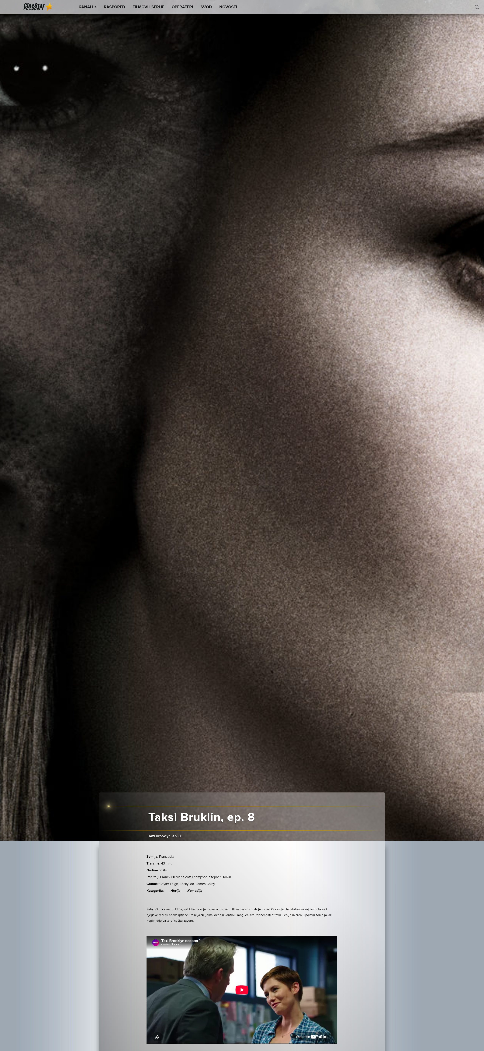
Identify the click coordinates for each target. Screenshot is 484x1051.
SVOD (206, 7)
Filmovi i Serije (148, 7)
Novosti (228, 7)
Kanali (86, 7)
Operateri (182, 7)
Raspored (114, 7)
